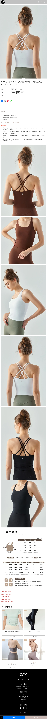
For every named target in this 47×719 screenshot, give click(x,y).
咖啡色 (13, 92)
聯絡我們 (23, 701)
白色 (18, 92)
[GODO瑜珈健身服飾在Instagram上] (23, 708)
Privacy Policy (23, 712)
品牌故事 (23, 694)
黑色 (22, 92)
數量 (2, 95)
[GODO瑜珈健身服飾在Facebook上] (20, 708)
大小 (2, 89)
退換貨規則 (23, 699)
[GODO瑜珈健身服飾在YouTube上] (27, 708)
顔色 (2, 92)
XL (21, 89)
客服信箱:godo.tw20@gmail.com (23, 688)
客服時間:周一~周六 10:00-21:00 (23, 686)
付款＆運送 (23, 697)
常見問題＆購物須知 (23, 696)
